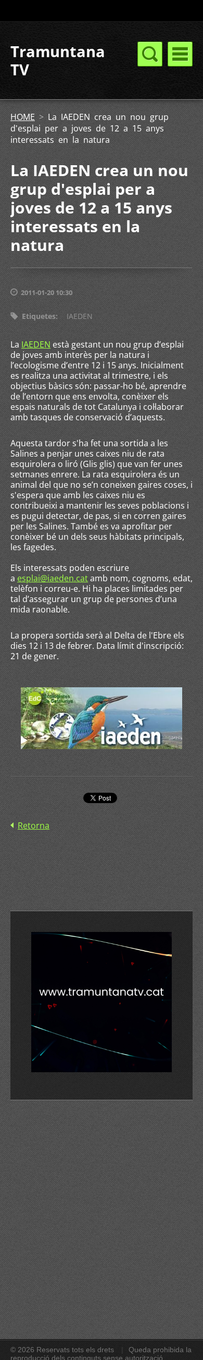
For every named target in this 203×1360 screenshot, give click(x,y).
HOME (22, 117)
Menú (180, 54)
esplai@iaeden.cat (52, 578)
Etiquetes (39, 316)
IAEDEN (80, 316)
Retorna (33, 825)
